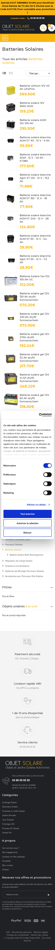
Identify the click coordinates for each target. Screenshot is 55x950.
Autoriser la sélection (27, 523)
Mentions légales (41, 932)
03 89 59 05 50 (37, 18)
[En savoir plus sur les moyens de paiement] (16, 920)
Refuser (27, 532)
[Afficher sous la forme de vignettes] (11, 73)
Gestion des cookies (39, 934)
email (42, 906)
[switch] (47, 474)
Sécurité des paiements (22, 932)
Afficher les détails (36, 504)
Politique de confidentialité (18, 934)
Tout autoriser (27, 514)
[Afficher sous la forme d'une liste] (4, 73)
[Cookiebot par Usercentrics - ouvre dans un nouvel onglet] (39, 415)
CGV (8, 932)
